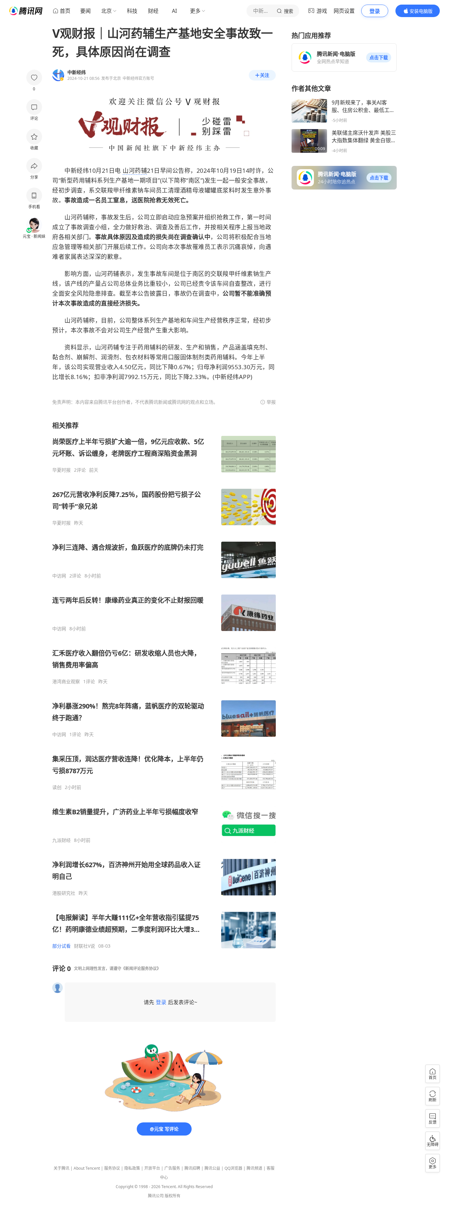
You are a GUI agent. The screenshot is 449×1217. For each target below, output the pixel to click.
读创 (56, 787)
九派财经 (61, 840)
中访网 (59, 576)
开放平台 (152, 1168)
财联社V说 (84, 946)
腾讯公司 (156, 1196)
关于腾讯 (61, 1168)
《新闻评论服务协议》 (141, 968)
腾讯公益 (212, 1168)
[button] (378, 57)
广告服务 (172, 1168)
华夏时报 (61, 470)
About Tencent (87, 1168)
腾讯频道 (254, 1168)
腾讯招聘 (192, 1168)
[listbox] (164, 685)
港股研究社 (63, 893)
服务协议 (112, 1168)
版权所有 (172, 1196)
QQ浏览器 (233, 1168)
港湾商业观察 (66, 681)
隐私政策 (132, 1168)
